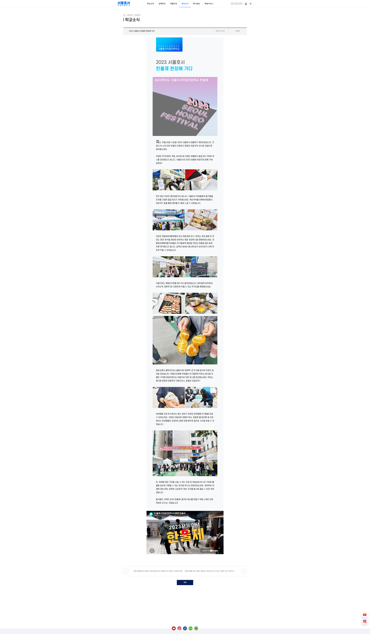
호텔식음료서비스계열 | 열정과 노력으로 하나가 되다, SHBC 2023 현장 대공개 (210, 571)
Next (244, 571)
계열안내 (173, 4)
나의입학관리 (246, 3)
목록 (185, 582)
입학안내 (162, 4)
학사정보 (196, 4)
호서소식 (185, 4)
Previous (125, 571)
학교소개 (150, 4)
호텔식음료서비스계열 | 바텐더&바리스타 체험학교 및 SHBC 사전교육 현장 (158, 571)
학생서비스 (209, 4)
